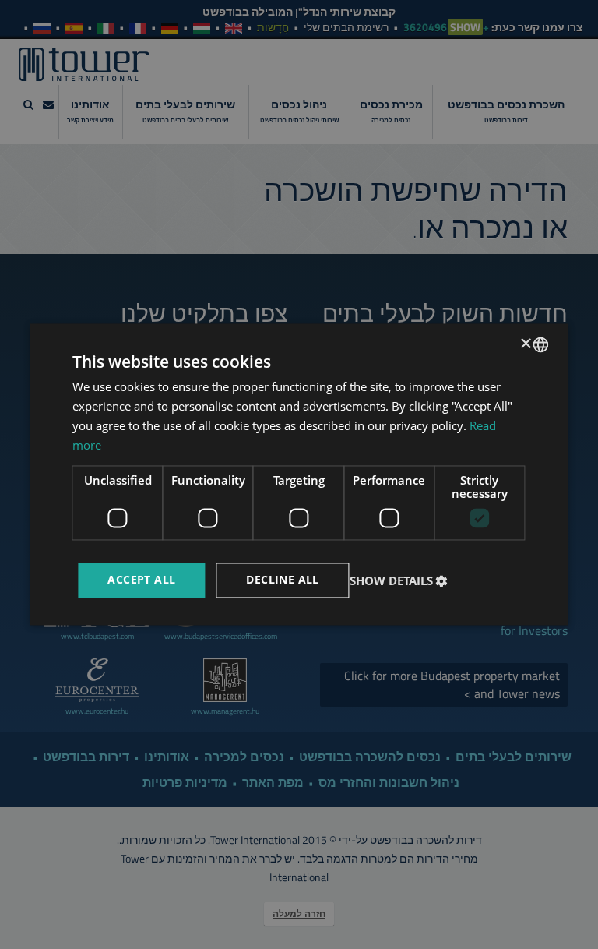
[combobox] (541, 344)
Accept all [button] (141, 580)
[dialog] (299, 474)
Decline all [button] (282, 580)
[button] (401, 580)
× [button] (527, 344)
